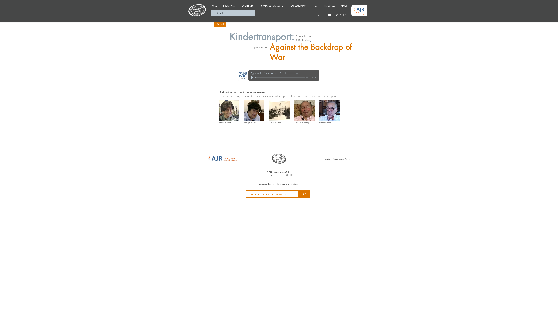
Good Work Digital (341, 158)
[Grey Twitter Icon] (287, 175)
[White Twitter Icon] (336, 15)
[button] (247, 4)
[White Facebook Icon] (333, 15)
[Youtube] (329, 15)
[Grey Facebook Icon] (282, 175)
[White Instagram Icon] (340, 15)
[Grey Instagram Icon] (292, 175)
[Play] (252, 77)
